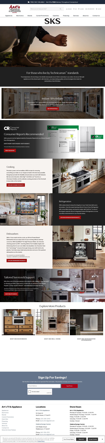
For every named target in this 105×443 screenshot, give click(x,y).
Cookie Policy (41, 441)
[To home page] (14, 9)
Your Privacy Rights (68, 439)
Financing (66, 15)
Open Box (56, 15)
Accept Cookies (93, 439)
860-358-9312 (45, 432)
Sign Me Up (69, 386)
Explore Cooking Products (15, 185)
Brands (30, 15)
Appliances (8, 15)
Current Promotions (42, 15)
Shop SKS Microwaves (18, 339)
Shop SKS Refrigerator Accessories (86, 339)
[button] (67, 9)
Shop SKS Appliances (11, 294)
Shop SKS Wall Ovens (52, 339)
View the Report (10, 150)
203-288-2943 (45, 419)
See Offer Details (52, 108)
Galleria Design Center (43, 424)
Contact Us (96, 15)
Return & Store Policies (9, 430)
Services (76, 15)
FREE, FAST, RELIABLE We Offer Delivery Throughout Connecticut (54, 2)
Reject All (81, 439)
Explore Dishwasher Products (16, 260)
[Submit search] (60, 9)
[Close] (102, 439)
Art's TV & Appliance (43, 410)
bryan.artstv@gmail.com (47, 421)
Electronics (20, 15)
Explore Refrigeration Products (69, 217)
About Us (86, 15)
